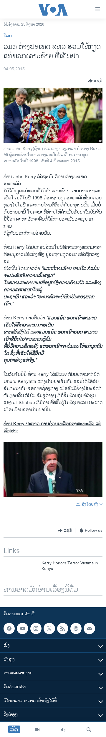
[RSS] (62, 628)
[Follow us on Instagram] (36, 628)
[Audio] (63, 729)
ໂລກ (8, 36)
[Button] (95, 80)
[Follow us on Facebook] (9, 628)
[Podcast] (76, 628)
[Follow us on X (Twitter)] (49, 628)
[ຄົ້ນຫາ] (89, 729)
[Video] (37, 729)
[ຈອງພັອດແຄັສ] (89, 628)
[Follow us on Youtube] (22, 628)
